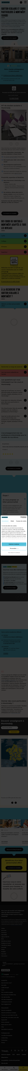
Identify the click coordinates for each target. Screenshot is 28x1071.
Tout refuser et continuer (14, 552)
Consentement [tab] (5, 521)
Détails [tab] (12, 521)
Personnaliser (13, 548)
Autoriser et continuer (14, 544)
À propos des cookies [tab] (21, 521)
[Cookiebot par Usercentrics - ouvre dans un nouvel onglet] (20, 517)
